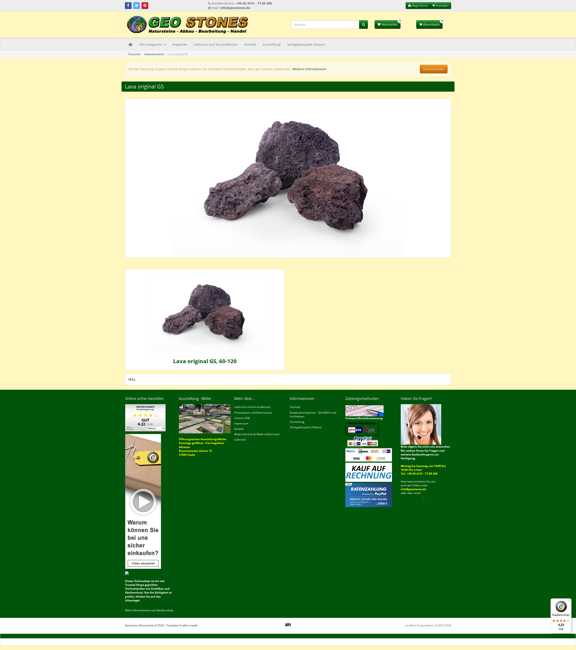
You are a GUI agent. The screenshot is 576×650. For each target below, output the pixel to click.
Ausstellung (272, 44)
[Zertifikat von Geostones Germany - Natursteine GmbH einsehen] (145, 417)
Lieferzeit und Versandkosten (216, 44)
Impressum (241, 423)
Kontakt (250, 44)
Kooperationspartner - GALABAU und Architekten (313, 414)
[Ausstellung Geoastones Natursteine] (205, 419)
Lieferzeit (240, 440)
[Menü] (569, 601)
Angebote (180, 44)
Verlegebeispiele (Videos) (306, 44)
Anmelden (442, 5)
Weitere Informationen (309, 69)
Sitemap (295, 407)
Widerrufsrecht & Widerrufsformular (257, 434)
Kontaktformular (412, 497)
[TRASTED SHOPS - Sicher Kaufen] (143, 501)
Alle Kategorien (151, 44)
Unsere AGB (242, 418)
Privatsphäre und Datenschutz (253, 412)
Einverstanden (434, 69)
